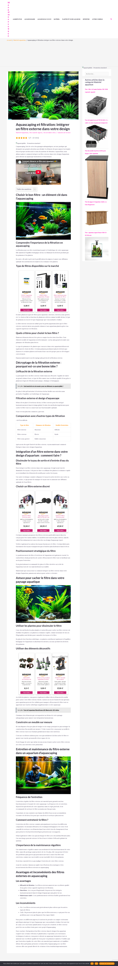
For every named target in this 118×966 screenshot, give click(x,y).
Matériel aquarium (22, 132)
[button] (111, 19)
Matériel (57, 19)
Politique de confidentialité (107, 963)
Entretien (86, 19)
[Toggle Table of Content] (34, 189)
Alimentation (17, 19)
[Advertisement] (59, 53)
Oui (92, 963)
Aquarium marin (29, 19)
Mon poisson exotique (9, 19)
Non (96, 963)
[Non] (116, 963)
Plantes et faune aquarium (71, 19)
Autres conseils (97, 19)
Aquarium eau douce (44, 19)
